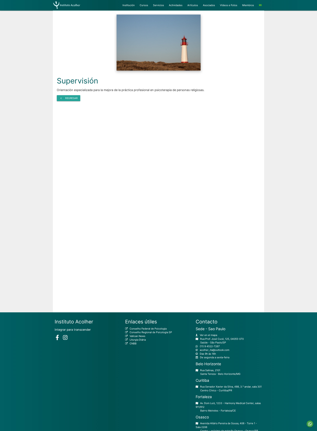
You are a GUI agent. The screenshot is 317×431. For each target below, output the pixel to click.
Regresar (68, 98)
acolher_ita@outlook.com (214, 350)
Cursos (144, 5)
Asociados (209, 5)
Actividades (175, 5)
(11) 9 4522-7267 (210, 346)
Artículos (192, 5)
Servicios (158, 5)
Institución (129, 5)
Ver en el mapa (208, 335)
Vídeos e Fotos (228, 5)
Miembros (248, 5)
